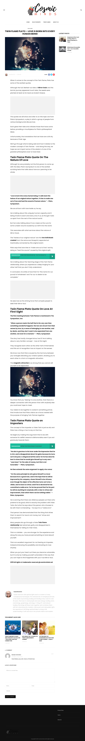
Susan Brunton (11, 74)
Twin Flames (46, 22)
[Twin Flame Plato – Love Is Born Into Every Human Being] (30, 54)
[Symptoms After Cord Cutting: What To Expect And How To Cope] (62, 39)
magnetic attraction (21, 363)
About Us (56, 22)
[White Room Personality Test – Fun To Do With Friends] (62, 49)
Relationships (36, 22)
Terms (59, 715)
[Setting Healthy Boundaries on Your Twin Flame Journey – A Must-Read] (47, 627)
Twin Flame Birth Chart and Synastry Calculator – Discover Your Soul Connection (12, 639)
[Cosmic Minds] (12, 731)
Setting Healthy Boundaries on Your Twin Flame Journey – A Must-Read (46, 639)
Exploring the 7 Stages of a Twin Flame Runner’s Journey (30, 638)
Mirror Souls (42, 88)
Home (28, 22)
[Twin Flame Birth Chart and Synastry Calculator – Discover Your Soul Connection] (13, 627)
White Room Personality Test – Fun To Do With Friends (73, 49)
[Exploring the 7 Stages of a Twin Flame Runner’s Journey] (30, 627)
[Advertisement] (32, 105)
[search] (81, 10)
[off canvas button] (4, 10)
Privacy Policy (60, 710)
